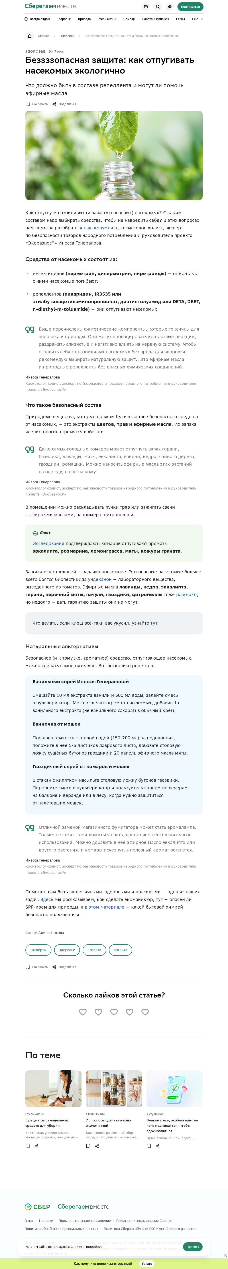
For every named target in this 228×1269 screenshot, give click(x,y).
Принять (193, 1246)
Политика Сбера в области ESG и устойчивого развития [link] (150, 1229)
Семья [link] (180, 19)
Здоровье (67, 950)
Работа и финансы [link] (155, 19)
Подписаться (190, 6)
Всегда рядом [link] (40, 19)
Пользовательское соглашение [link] (85, 1221)
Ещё (195, 19)
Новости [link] (46, 1221)
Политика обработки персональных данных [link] (61, 1229)
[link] (50, 6)
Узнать (147, 1263)
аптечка (120, 950)
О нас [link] (29, 1221)
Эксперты (38, 950)
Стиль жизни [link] (107, 19)
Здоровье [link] (64, 19)
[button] (36, 104)
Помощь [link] (129, 19)
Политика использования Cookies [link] (144, 1221)
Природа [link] (84, 19)
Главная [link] (43, 36)
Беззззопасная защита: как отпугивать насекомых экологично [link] (131, 36)
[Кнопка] (145, 6)
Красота (94, 950)
